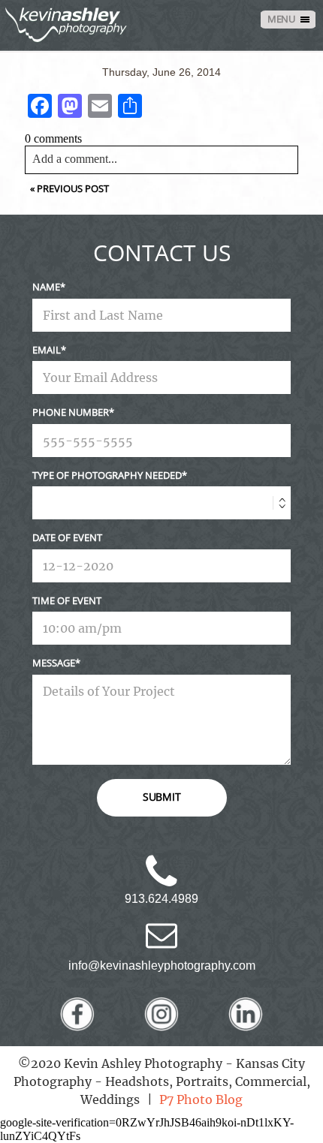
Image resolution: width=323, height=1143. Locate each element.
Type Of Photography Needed (107, 475)
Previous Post (73, 188)
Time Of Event (66, 600)
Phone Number (70, 412)
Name (46, 286)
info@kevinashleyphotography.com (161, 965)
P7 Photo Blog (201, 1099)
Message (53, 662)
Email (46, 349)
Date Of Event (67, 537)
